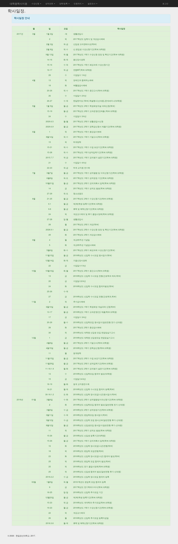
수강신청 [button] (35, 3)
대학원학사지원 (18, 3)
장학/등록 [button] (63, 3)
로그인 (165, 3)
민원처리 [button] (78, 3)
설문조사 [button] (92, 3)
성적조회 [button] (49, 3)
